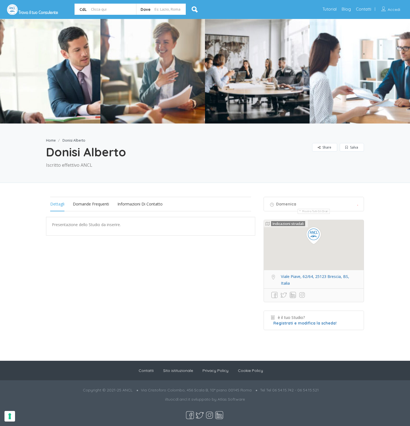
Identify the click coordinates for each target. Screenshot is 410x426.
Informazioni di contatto (140, 204)
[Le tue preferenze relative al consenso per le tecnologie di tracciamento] (9, 416)
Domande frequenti (91, 204)
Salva (353, 147)
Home (51, 140)
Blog (346, 9)
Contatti (363, 9)
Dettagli (57, 204)
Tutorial (329, 9)
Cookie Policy (250, 370)
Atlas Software (231, 399)
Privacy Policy (215, 370)
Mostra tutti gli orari (315, 211)
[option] (152, 71)
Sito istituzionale (178, 370)
